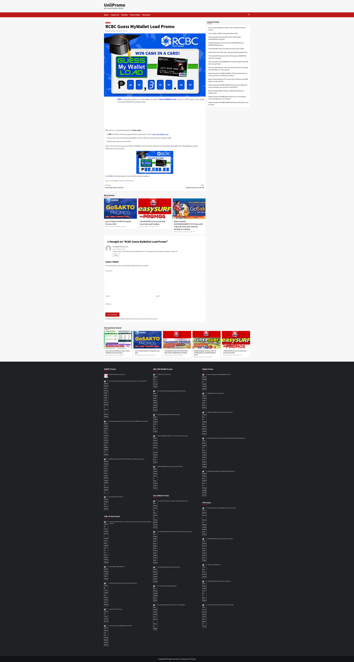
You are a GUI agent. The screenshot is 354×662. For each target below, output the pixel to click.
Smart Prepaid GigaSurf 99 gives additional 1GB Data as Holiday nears (226, 92)
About (106, 15)
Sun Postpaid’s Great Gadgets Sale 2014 (167, 586)
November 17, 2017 (188, 231)
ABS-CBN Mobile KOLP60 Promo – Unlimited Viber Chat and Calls (173, 436)
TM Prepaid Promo (159, 216)
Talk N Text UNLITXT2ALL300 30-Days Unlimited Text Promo (123, 583)
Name (107, 296)
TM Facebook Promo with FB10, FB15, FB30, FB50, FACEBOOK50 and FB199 (224, 38)
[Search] (249, 14)
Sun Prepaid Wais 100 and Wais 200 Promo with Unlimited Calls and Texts (175, 531)
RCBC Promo (129, 180)
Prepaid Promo (120, 216)
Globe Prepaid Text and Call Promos (215, 393)
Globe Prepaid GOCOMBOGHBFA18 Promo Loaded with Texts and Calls (228, 103)
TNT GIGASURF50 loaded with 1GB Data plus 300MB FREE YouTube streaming (227, 57)
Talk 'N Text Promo (112, 516)
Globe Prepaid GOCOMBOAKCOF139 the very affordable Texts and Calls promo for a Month (227, 98)
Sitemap (124, 15)
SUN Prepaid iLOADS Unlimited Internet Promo (169, 567)
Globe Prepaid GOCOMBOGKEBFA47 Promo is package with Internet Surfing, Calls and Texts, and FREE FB (227, 86)
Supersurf (201, 344)
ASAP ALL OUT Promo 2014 (164, 374)
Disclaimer (146, 15)
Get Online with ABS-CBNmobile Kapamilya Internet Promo (172, 391)
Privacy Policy (135, 15)
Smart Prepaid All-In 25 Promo (116, 496)
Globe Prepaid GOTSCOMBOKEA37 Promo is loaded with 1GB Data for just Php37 (228, 63)
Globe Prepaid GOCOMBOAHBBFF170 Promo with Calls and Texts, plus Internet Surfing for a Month (227, 74)
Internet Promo (110, 346)
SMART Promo (110, 369)
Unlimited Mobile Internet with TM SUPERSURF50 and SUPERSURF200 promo (225, 44)
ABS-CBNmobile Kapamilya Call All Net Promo (169, 414)
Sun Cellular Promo (161, 495)
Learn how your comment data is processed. (143, 319)
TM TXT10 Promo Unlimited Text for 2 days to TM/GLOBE (220, 604)
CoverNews (183, 659)
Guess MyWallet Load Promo (117, 180)
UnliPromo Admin (111, 31)
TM (152, 216)
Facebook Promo (169, 344)
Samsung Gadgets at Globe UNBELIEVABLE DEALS (218, 374)
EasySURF (142, 216)
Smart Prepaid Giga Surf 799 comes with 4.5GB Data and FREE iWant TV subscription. (228, 80)
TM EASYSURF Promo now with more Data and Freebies (226, 48)
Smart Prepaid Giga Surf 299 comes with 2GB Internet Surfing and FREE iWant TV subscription (228, 69)
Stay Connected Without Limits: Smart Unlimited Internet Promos (227, 29)
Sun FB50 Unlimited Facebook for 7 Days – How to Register (171, 604)
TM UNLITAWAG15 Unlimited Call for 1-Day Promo (219, 581)
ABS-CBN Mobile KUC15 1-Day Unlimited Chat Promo (170, 466)
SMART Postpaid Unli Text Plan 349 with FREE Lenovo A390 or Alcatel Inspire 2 (126, 459)
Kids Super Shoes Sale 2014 (114, 186)
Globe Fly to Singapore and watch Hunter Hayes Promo (220, 412)
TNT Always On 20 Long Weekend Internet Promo (120, 625)
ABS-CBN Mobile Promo (163, 369)
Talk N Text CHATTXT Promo (115, 609)
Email (158, 296)
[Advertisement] (155, 115)
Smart (122, 346)
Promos (108, 22)
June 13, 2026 (119, 355)
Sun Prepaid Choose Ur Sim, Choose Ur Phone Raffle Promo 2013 (173, 501)
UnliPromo (114, 5)
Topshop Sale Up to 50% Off (195, 186)
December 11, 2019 (120, 226)
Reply (116, 255)
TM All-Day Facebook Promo (213, 564)
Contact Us (115, 15)
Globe (107, 216)
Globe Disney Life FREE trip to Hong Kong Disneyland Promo (227, 52)
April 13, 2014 (121, 31)
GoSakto (112, 216)
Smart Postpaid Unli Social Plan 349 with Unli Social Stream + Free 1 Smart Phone (128, 381)
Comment (109, 271)
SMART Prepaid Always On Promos (117, 374)
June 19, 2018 (178, 355)
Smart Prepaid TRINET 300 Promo (116, 566)
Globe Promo (207, 369)
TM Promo (206, 502)
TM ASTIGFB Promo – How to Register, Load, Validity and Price (221, 508)
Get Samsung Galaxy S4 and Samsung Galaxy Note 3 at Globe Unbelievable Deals (226, 438)
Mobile (186, 216)
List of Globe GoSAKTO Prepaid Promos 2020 (223, 33)
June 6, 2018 (152, 226)
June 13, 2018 (207, 357)
